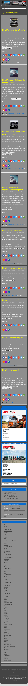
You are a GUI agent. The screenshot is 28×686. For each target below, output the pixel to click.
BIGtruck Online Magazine (10, 538)
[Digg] (9, 59)
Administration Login (14, 674)
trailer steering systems (9, 646)
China (5, 548)
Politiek (6, 616)
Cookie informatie (21, 677)
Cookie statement (10, 678)
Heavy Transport (8, 577)
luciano (6, 510)
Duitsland (6, 559)
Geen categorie (7, 574)
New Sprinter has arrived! (12, 230)
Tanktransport (7, 635)
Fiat (5, 570)
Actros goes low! (8, 492)
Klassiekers (7, 591)
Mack (5, 599)
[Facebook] (3, 55)
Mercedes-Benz (18, 168)
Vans (16, 62)
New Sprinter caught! (10, 300)
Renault (6, 619)
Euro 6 (5, 565)
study (5, 632)
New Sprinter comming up (12, 338)
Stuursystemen (7, 633)
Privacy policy (18, 678)
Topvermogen (7, 644)
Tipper (5, 641)
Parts (5, 612)
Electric (6, 560)
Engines (6, 562)
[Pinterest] (11, 55)
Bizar (5, 542)
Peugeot (6, 613)
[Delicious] (16, 55)
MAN (5, 601)
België (5, 537)
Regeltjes (6, 618)
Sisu (5, 630)
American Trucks (8, 531)
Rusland (6, 621)
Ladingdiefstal (7, 593)
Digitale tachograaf (8, 557)
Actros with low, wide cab (10, 493)
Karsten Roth (7, 513)
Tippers (6, 643)
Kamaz (5, 590)
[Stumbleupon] (19, 55)
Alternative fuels (8, 529)
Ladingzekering (7, 594)
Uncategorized (7, 650)
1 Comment (20, 295)
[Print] (3, 59)
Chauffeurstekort (8, 546)
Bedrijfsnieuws (11, 113)
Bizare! (5, 543)
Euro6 (5, 566)
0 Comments (20, 62)
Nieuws (6, 605)
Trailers (6, 647)
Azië (5, 534)
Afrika (5, 526)
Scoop (5, 626)
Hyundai (6, 579)
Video (5, 654)
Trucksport (6, 649)
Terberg (6, 640)
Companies (7, 551)
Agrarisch (6, 528)
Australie (6, 532)
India (5, 584)
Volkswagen (7, 655)
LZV (5, 598)
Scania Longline (8, 624)
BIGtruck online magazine (10, 540)
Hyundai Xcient (7, 582)
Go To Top (14, 672)
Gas (5, 573)
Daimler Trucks (7, 554)
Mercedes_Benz (11, 62)
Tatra (5, 638)
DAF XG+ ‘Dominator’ (9, 495)
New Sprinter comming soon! (13, 268)
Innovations (7, 585)
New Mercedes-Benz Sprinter (13, 30)
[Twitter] (21, 55)
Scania (5, 622)
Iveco (5, 588)
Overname (6, 608)
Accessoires (7, 524)
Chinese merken (8, 549)
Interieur (6, 587)
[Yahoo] (6, 59)
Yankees (6, 658)
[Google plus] (6, 55)
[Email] (24, 55)
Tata (5, 636)
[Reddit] (14, 55)
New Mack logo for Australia (18, 513)
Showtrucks (7, 629)
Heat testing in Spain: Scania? (11, 498)
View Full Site (14, 680)
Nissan (5, 607)
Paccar (5, 610)
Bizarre (6, 545)
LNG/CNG (6, 596)
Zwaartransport (7, 660)
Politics (5, 615)
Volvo (5, 657)
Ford (5, 571)
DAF (5, 552)
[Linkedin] (9, 55)
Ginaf (5, 576)
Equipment (6, 563)
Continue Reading (7, 48)
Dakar (5, 556)
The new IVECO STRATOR (10, 496)
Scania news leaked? (15, 506)
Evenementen (7, 568)
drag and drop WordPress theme (20, 670)
